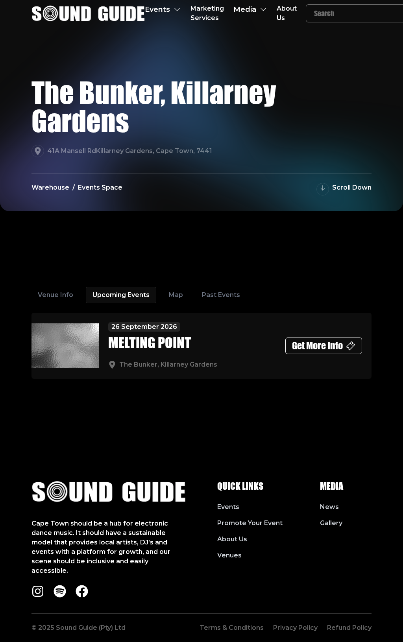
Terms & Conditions (232, 627)
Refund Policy (349, 627)
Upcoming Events (121, 295)
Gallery (331, 523)
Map (176, 295)
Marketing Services (207, 13)
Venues (229, 555)
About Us (287, 13)
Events (157, 9)
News (329, 507)
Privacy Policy (295, 627)
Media (244, 9)
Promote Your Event (250, 523)
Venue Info (55, 295)
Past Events (221, 295)
